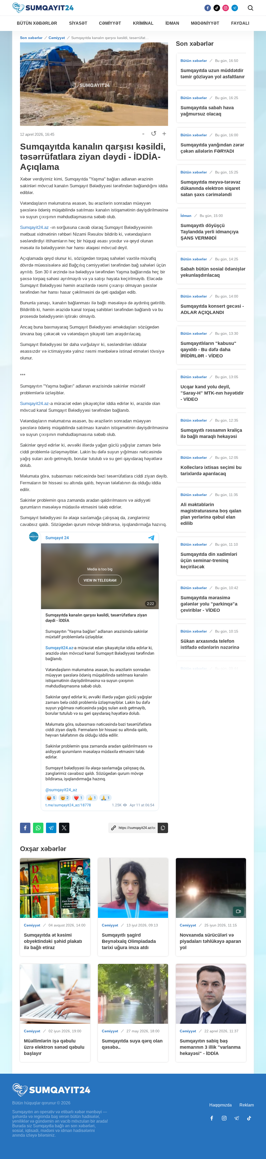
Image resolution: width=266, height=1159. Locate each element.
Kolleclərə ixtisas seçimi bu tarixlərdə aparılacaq (211, 470)
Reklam (247, 1105)
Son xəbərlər (31, 38)
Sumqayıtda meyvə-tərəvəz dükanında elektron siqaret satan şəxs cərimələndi (211, 188)
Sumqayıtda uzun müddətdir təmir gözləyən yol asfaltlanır (213, 73)
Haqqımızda (220, 1105)
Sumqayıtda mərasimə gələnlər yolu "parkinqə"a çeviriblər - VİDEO (209, 604)
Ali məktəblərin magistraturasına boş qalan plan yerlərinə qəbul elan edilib (211, 514)
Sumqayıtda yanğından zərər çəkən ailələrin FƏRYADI (212, 148)
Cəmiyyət (57, 38)
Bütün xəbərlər (194, 61)
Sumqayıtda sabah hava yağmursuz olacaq (207, 111)
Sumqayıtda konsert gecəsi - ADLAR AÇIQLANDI (212, 309)
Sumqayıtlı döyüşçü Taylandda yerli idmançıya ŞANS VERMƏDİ (209, 232)
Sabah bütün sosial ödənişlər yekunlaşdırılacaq (213, 272)
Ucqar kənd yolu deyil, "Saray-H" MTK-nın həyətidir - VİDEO (212, 393)
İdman (186, 216)
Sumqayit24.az (34, 227)
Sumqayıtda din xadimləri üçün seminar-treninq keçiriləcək (209, 560)
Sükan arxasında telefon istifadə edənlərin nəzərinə (210, 644)
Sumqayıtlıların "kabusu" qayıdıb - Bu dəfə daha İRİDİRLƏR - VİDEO (208, 349)
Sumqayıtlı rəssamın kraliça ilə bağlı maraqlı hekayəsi (211, 433)
